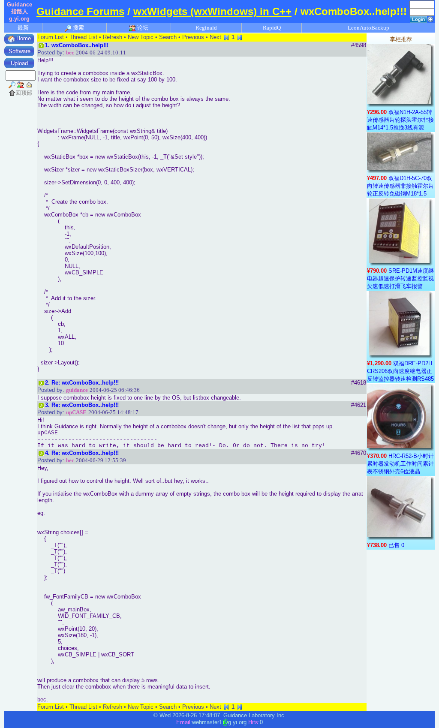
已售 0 (396, 545)
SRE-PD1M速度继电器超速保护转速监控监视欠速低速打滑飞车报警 (400, 278)
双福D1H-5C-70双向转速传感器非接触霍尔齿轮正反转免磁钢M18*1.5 (400, 186)
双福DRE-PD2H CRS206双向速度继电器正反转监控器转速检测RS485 (400, 371)
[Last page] (239, 37)
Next (215, 37)
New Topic (140, 37)
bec (70, 52)
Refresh (112, 37)
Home (23, 38)
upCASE (76, 412)
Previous (193, 37)
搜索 (78, 27)
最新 (23, 27)
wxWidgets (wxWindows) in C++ (212, 11)
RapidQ (272, 27)
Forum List (50, 37)
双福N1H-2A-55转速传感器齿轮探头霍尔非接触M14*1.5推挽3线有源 (400, 120)
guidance (77, 390)
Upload (19, 63)
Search (168, 37)
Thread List (83, 37)
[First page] (226, 37)
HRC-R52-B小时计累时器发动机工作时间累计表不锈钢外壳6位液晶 (400, 464)
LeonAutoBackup (368, 27)
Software (19, 51)
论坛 (142, 27)
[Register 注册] (430, 18)
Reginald (206, 27)
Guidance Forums (80, 11)
